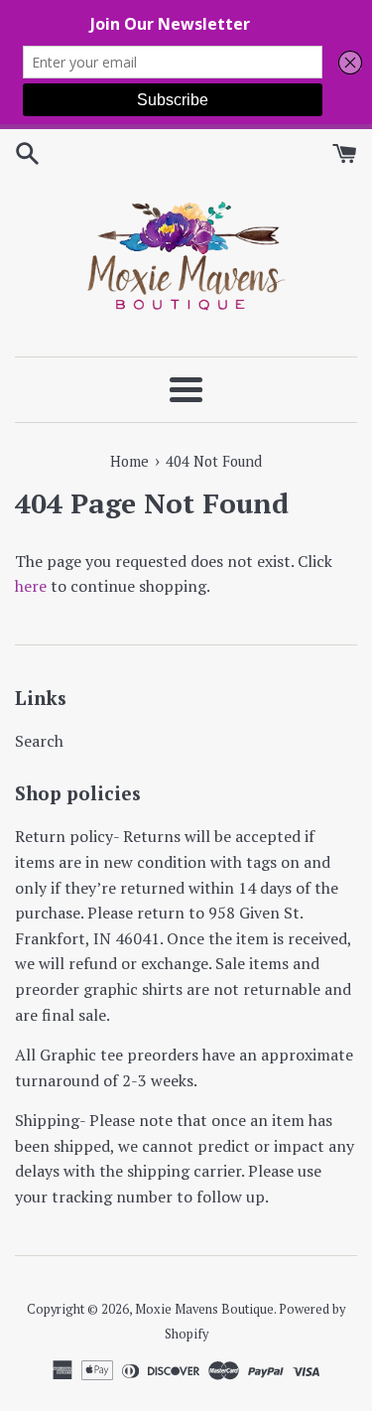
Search (39, 741)
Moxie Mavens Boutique (204, 1309)
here (31, 586)
